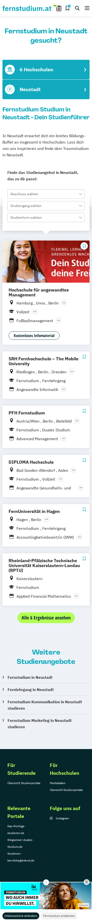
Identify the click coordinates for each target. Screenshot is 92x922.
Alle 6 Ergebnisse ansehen (46, 617)
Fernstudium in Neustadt (30, 677)
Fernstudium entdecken (59, 916)
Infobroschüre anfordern (20, 916)
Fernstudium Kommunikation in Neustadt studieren (45, 705)
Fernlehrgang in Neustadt (31, 689)
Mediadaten (58, 783)
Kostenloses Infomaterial (34, 335)
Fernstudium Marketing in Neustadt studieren (40, 723)
